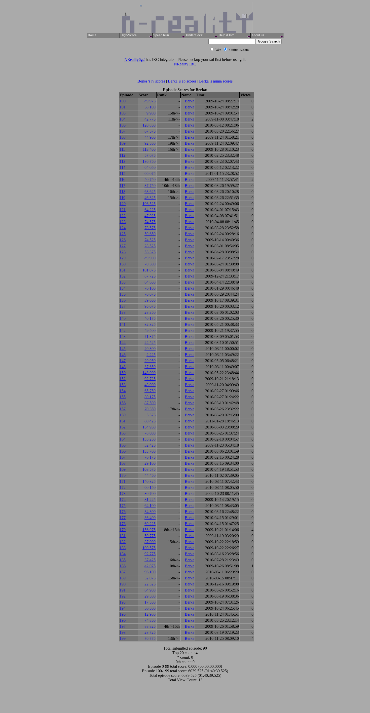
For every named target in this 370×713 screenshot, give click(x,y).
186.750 (149, 161)
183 (123, 548)
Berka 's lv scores (151, 81)
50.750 (150, 179)
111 (122, 149)
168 (123, 463)
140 (123, 318)
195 (123, 614)
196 (123, 620)
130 (123, 264)
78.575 (150, 228)
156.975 (149, 530)
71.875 (150, 336)
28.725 (150, 632)
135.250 (149, 439)
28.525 (150, 246)
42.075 (150, 566)
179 (123, 530)
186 (123, 566)
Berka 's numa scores (216, 81)
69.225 (150, 524)
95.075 (150, 306)
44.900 (150, 137)
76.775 (150, 638)
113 (122, 161)
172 (123, 487)
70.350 (150, 409)
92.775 (150, 554)
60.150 (150, 487)
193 (123, 602)
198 (123, 632)
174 (123, 499)
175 (123, 505)
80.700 (150, 493)
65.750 (150, 391)
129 (123, 258)
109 (123, 143)
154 (123, 391)
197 (123, 626)
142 (123, 330)
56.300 (150, 608)
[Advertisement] (147, 44)
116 (122, 179)
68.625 (150, 191)
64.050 (150, 167)
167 (123, 457)
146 (123, 354)
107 (123, 131)
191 (123, 590)
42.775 (150, 119)
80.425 (150, 421)
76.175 (150, 457)
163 (123, 433)
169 (123, 469)
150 (123, 373)
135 (123, 294)
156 (123, 403)
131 (123, 270)
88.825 (150, 626)
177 (123, 518)
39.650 (150, 300)
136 (123, 300)
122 (123, 216)
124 (123, 228)
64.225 (150, 210)
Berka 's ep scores (182, 81)
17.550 (150, 602)
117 (122, 185)
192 (123, 596)
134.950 (149, 427)
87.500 (150, 403)
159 (123, 415)
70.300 (150, 264)
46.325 (150, 197)
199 (123, 638)
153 (123, 385)
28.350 (150, 312)
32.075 (150, 578)
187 (123, 572)
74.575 (150, 222)
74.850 (150, 620)
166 (123, 451)
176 (123, 511)
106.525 (149, 204)
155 (123, 397)
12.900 (150, 614)
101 (123, 107)
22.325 (150, 584)
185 (123, 560)
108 (123, 137)
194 (123, 608)
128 (123, 252)
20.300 (150, 348)
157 (123, 409)
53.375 (150, 252)
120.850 (149, 125)
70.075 (150, 294)
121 (123, 210)
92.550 (150, 143)
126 (123, 240)
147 (123, 361)
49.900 (150, 258)
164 (123, 439)
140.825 (149, 481)
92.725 (150, 379)
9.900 (151, 113)
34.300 (150, 511)
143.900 (149, 373)
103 (123, 113)
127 (123, 246)
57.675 (150, 155)
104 (123, 119)
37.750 (150, 185)
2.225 (151, 354)
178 (123, 524)
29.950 (150, 361)
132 (123, 276)
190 (123, 584)
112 (122, 155)
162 (123, 427)
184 (123, 554)
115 (122, 173)
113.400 (149, 149)
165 (123, 445)
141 (123, 324)
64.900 (150, 590)
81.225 (150, 499)
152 (123, 379)
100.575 (149, 548)
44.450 (150, 475)
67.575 (150, 131)
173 (123, 493)
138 (123, 312)
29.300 (150, 596)
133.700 (149, 451)
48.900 (150, 385)
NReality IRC (185, 64)
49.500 (150, 330)
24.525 (150, 342)
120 (123, 204)
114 (122, 167)
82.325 (150, 324)
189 (123, 578)
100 (123, 101)
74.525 (150, 240)
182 (123, 542)
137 (123, 306)
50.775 (150, 536)
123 (123, 222)
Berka (189, 101)
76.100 (150, 288)
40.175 (150, 318)
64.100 (150, 505)
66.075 (150, 173)
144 (123, 342)
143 (123, 336)
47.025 (150, 216)
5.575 (151, 415)
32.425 (150, 445)
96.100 (150, 572)
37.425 (150, 560)
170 (123, 475)
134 (123, 288)
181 (123, 536)
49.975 (150, 101)
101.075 (149, 270)
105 (123, 125)
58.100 (150, 107)
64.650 (150, 282)
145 (123, 348)
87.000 (150, 542)
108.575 (149, 469)
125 (123, 234)
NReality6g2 (134, 59)
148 (123, 367)
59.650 (150, 234)
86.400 (150, 518)
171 (123, 481)
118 (122, 191)
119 (122, 197)
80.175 (150, 397)
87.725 (150, 276)
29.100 (150, 463)
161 (123, 421)
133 (123, 282)
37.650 (150, 367)
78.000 (150, 433)
